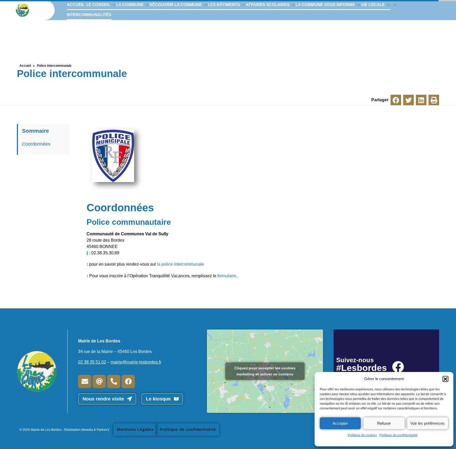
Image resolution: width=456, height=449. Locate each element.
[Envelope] (84, 381)
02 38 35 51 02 (92, 362)
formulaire (226, 276)
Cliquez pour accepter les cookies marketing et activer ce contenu (265, 371)
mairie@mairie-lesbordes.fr (136, 362)
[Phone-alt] (113, 381)
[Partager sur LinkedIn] (421, 100)
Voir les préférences (427, 423)
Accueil (25, 66)
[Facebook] (128, 381)
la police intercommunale (180, 264)
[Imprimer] (434, 100)
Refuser (384, 423)
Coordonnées (36, 144)
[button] (445, 378)
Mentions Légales (135, 429)
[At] (99, 381)
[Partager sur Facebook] (396, 100)
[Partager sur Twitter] (408, 100)
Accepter (340, 423)
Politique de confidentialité (398, 435)
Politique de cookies (362, 435)
